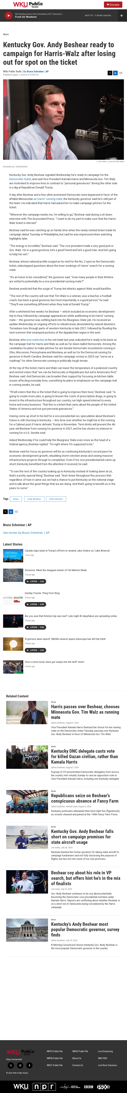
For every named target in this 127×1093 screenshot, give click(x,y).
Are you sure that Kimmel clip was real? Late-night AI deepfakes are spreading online (71, 616)
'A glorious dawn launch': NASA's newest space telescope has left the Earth (65, 639)
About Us (76, 1058)
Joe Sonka (55, 847)
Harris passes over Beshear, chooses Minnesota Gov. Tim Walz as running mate (85, 712)
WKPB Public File (55, 1058)
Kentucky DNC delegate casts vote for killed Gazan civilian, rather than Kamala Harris (84, 756)
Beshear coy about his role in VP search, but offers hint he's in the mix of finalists (85, 878)
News (6, 34)
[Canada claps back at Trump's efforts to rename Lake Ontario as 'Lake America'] (13, 555)
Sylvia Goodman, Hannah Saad (64, 806)
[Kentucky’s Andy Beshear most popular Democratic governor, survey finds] (27, 930)
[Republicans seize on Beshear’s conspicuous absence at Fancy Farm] (27, 801)
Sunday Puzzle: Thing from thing (42, 593)
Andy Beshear (34, 499)
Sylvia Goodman (58, 723)
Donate (114, 4)
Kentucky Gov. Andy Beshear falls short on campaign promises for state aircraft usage (82, 837)
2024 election (56, 499)
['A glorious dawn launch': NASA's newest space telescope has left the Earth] (13, 644)
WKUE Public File (80, 1051)
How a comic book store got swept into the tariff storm (54, 661)
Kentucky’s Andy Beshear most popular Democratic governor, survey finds (85, 929)
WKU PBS (102, 1058)
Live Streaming (105, 1051)
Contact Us (77, 1065)
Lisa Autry (55, 889)
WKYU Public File (55, 1051)
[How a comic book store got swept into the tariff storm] (13, 667)
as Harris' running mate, (48, 199)
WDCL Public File (55, 1065)
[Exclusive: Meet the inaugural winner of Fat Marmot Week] (13, 575)
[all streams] (122, 15)
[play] (8, 15)
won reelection (35, 339)
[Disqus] (63, 998)
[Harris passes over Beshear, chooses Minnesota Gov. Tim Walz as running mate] (27, 712)
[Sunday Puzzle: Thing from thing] (13, 598)
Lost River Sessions (107, 1065)
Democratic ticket (20, 179)
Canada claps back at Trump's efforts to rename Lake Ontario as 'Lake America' (67, 550)
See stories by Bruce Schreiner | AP (26, 532)
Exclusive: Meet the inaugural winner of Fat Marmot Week (56, 570)
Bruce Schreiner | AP (38, 71)
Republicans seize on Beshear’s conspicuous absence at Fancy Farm (84, 798)
